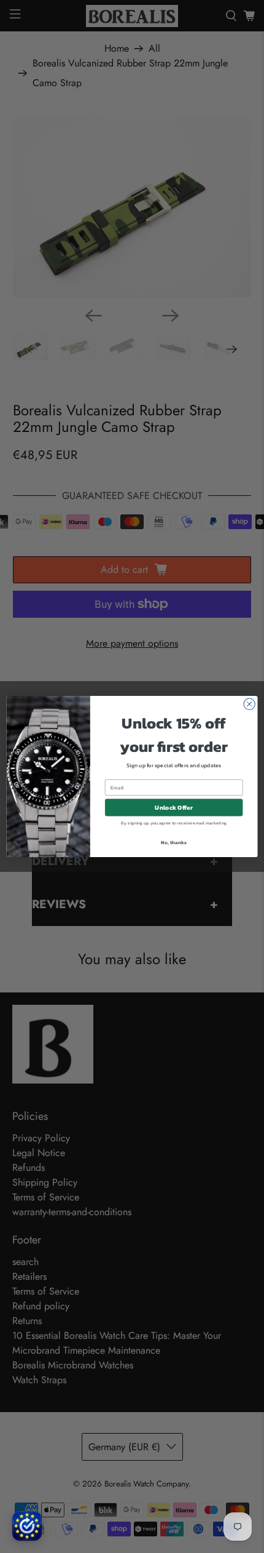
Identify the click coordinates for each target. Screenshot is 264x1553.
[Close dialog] (249, 703)
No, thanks (173, 842)
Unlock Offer (173, 807)
